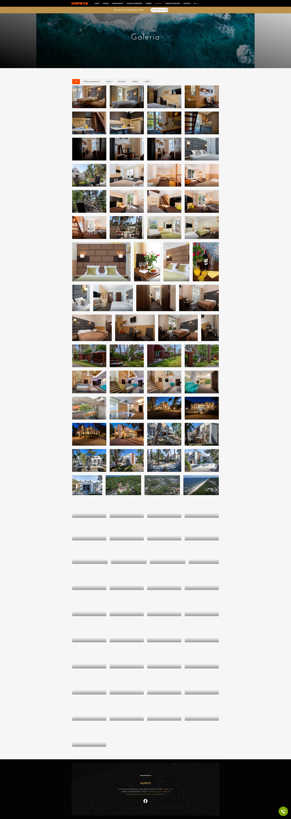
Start (97, 3)
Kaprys (108, 81)
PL (195, 3)
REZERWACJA (158, 10)
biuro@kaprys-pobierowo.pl (158, 792)
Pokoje (106, 3)
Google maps (168, 789)
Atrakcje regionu (172, 3)
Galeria (158, 3)
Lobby (147, 81)
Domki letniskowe (134, 3)
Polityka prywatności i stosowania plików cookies (145, 794)
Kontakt (187, 3)
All (76, 81)
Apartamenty (117, 3)
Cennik (149, 3)
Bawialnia (121, 81)
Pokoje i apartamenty (91, 81)
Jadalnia (135, 81)
